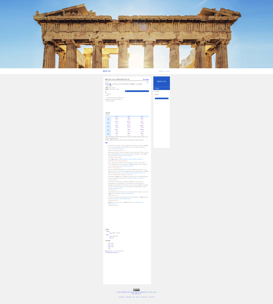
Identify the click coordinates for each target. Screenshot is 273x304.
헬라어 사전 (107, 71)
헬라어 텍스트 (144, 297)
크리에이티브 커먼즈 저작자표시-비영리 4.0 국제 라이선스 (133, 292)
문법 (133, 297)
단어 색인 (156, 94)
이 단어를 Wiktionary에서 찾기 (112, 252)
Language (146, 79)
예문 (106, 142)
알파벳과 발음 (128, 297)
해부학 (121, 84)
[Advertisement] (162, 120)
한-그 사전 (157, 91)
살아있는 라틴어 (151, 297)
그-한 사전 (168, 71)
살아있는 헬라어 (121, 297)
